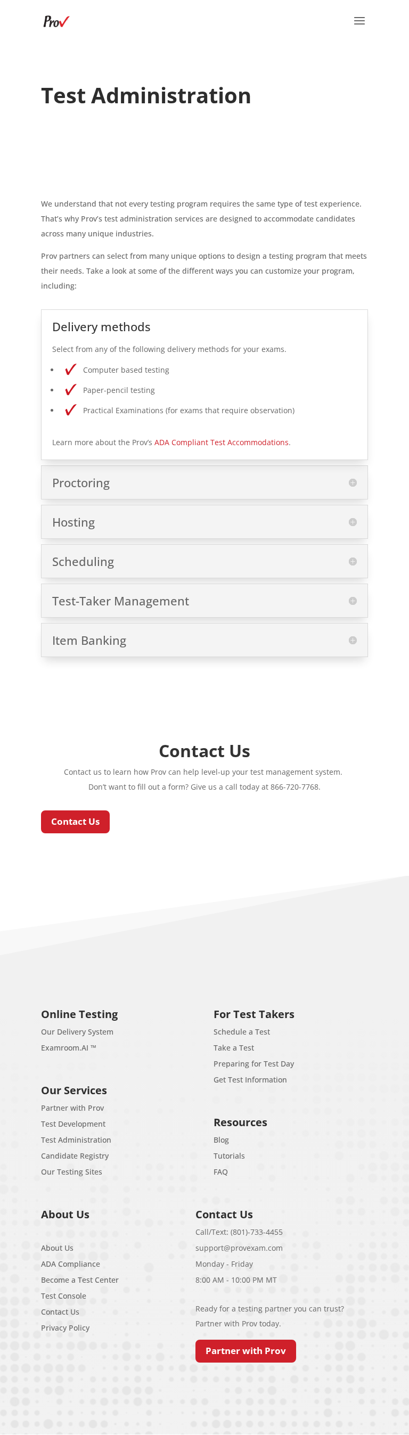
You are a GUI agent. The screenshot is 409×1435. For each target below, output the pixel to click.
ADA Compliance (70, 1264)
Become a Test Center (80, 1280)
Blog (221, 1140)
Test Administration (76, 1140)
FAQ (221, 1172)
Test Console (63, 1296)
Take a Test (234, 1048)
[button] (359, 28)
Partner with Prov (72, 1108)
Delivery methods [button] (101, 326)
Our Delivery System (77, 1032)
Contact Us (75, 821)
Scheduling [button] (83, 561)
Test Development (73, 1124)
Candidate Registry (75, 1156)
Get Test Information (250, 1080)
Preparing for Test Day (254, 1064)
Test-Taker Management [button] (120, 600)
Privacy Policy (65, 1328)
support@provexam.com (239, 1248)
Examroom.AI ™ (68, 1048)
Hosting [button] (73, 522)
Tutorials (229, 1156)
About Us (57, 1248)
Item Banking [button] (89, 640)
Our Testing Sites (71, 1172)
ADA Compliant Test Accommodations (221, 442)
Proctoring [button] (81, 482)
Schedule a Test (242, 1032)
